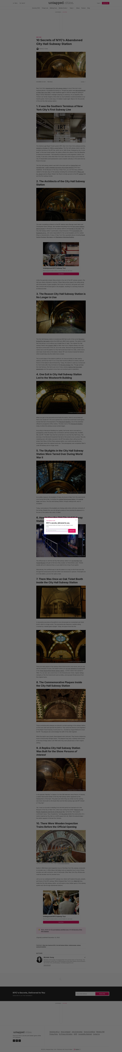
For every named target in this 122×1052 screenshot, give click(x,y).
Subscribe (71, 530)
